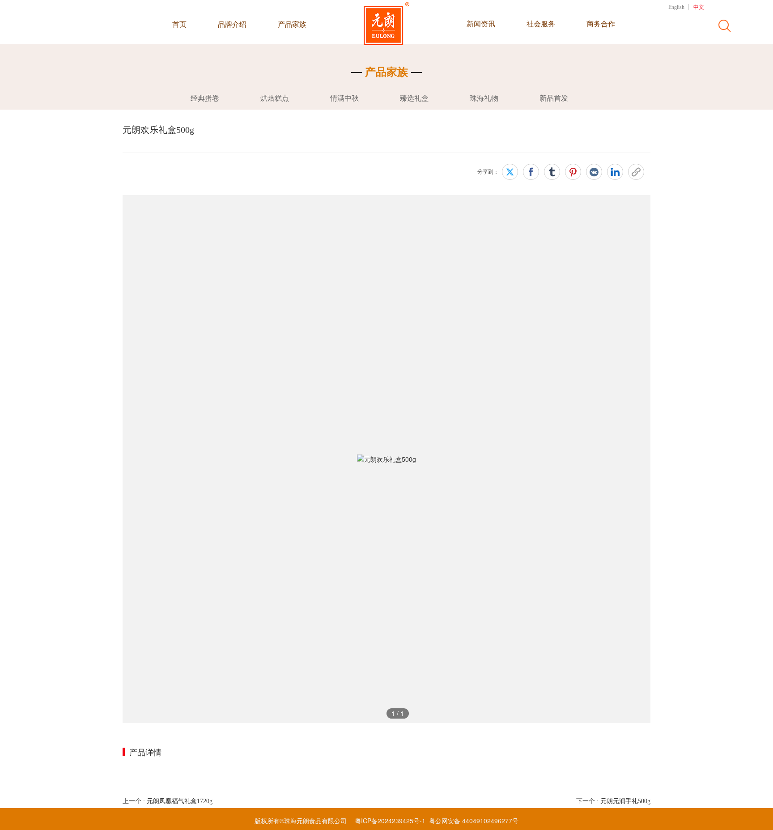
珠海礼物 (484, 98)
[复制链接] (636, 172)
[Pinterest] (573, 172)
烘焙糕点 (274, 98)
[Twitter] (510, 172)
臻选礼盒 (414, 98)
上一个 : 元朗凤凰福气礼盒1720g (167, 801)
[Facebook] (531, 172)
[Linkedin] (615, 172)
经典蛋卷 (205, 98)
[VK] (594, 172)
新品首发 (553, 98)
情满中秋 (344, 98)
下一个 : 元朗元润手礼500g (613, 801)
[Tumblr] (552, 172)
